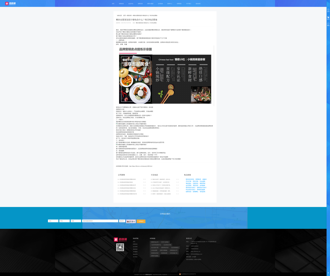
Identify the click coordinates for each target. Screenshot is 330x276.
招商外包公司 (154, 242)
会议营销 (188, 185)
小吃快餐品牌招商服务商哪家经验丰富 (128, 194)
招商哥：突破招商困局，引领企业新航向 (161, 194)
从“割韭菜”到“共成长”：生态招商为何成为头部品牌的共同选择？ (161, 182)
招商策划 (121, 3)
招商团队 (179, 3)
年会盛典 (202, 181)
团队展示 (129, 15)
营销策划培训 (154, 253)
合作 (328, 11)
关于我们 (188, 3)
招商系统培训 (164, 247)
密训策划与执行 (190, 187)
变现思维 (202, 191)
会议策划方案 (167, 244)
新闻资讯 (135, 254)
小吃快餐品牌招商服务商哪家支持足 (127, 188)
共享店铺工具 (173, 253)
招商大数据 (150, 3)
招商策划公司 (173, 250)
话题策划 (195, 183)
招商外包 (194, 262)
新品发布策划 (190, 179)
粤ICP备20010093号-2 (173, 274)
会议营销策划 (174, 247)
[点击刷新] (131, 221)
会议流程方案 (154, 247)
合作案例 (160, 3)
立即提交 (141, 221)
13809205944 (194, 246)
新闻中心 (169, 3)
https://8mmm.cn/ (195, 251)
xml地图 (194, 256)
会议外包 (130, 3)
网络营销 (202, 183)
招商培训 (140, 3)
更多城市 (198, 3)
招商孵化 (195, 191)
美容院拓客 (164, 253)
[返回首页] (12, 3)
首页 (113, 3)
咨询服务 (202, 185)
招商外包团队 (154, 255)
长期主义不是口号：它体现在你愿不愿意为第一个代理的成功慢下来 (161, 185)
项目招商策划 (189, 259)
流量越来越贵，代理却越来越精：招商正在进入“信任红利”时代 (161, 191)
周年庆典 (195, 181)
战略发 (204, 179)
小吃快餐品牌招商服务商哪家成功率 (127, 185)
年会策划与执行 (190, 189)
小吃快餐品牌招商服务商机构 (126, 182)
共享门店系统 (164, 242)
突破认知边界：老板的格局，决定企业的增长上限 (161, 179)
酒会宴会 (188, 183)
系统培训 (195, 185)
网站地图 (188, 256)
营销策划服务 (201, 189)
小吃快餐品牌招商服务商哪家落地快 (127, 191)
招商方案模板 (163, 250)
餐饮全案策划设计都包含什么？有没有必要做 (146, 22)
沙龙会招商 (154, 250)
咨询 (328, 19)
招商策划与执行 (202, 187)
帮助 (328, 25)
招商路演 (198, 179)
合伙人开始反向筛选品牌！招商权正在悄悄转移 (161, 188)
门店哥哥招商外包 (156, 244)
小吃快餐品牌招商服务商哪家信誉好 (127, 179)
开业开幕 (188, 181)
